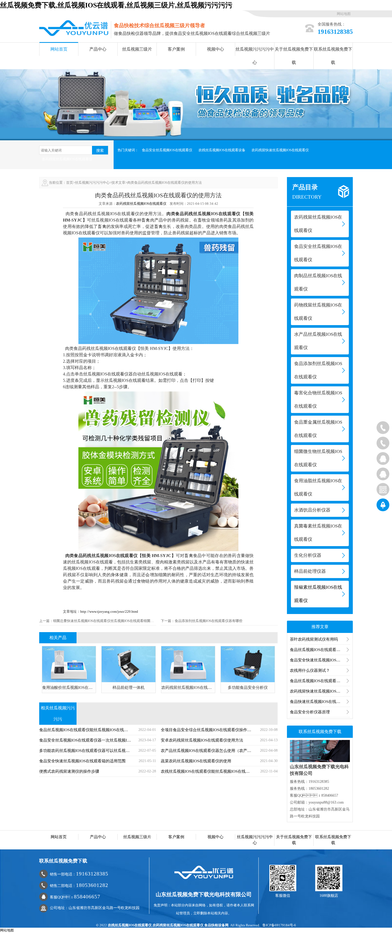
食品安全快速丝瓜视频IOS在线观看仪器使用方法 (320, 660)
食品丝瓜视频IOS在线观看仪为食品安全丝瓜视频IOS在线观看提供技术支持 (320, 650)
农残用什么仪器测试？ (310, 670)
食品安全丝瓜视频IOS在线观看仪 (167, 150)
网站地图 (344, 14)
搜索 (100, 150)
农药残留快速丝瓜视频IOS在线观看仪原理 (320, 691)
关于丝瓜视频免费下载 (294, 56)
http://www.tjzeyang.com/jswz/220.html (109, 611)
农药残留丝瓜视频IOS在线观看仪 (141, 204)
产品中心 (97, 49)
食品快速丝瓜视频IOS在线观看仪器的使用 (320, 701)
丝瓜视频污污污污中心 (254, 56)
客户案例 (176, 49)
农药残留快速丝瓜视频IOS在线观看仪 (280, 150)
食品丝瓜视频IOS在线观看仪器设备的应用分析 (320, 681)
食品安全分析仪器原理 (310, 712)
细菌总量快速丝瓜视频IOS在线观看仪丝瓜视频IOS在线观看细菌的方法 (107, 621)
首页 (69, 183)
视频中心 (215, 49)
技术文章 (118, 183)
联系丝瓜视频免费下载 (333, 56)
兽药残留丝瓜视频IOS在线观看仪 (67, 159)
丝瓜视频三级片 (137, 49)
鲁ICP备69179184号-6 (279, 925)
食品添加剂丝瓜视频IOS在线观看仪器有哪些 (208, 621)
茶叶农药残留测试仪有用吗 (314, 639)
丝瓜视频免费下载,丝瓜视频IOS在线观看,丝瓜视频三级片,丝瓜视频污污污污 (116, 5)
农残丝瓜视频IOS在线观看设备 (221, 150)
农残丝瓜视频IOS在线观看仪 (130, 925)
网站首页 (58, 49)
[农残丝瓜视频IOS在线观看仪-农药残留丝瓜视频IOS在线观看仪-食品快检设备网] (73, 28)
